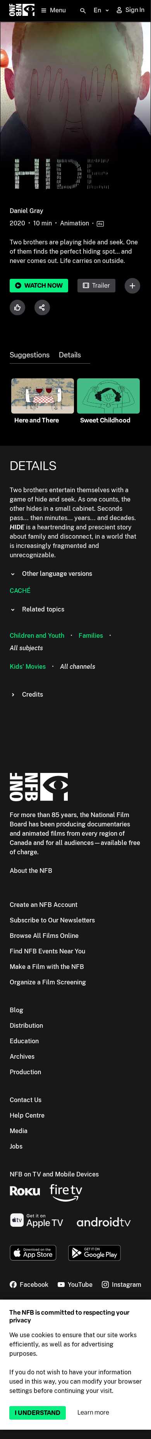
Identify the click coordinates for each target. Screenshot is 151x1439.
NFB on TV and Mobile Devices (54, 1174)
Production (25, 1072)
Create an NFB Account (43, 904)
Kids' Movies (28, 666)
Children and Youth (37, 635)
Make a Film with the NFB (47, 966)
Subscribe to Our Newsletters (52, 920)
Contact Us (25, 1100)
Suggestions (30, 355)
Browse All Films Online (44, 935)
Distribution (26, 1025)
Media (18, 1131)
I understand (37, 1413)
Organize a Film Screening (48, 982)
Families (91, 635)
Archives (22, 1056)
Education (24, 1041)
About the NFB (31, 870)
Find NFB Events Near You (47, 951)
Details (70, 355)
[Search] (83, 10)
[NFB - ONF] (21, 10)
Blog (16, 1010)
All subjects (26, 648)
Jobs (16, 1146)
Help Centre (27, 1115)
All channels (77, 666)
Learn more (93, 1412)
